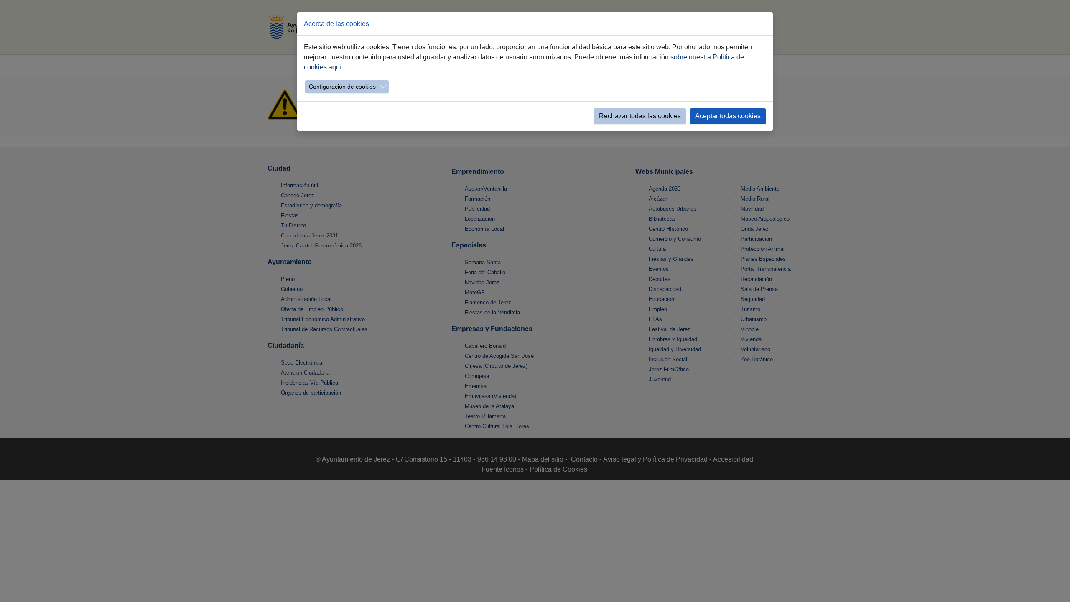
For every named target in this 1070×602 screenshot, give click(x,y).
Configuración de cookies (342, 86)
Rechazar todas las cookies (640, 116)
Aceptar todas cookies (728, 116)
